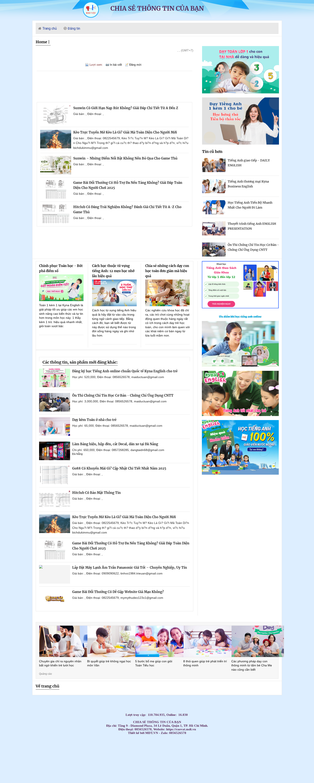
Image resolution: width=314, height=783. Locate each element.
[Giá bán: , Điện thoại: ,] (55, 115)
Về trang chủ (47, 686)
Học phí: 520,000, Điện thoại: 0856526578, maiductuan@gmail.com (118, 377)
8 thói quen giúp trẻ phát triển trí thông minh (205, 663)
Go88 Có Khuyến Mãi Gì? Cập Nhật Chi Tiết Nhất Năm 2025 (119, 468)
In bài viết (116, 64)
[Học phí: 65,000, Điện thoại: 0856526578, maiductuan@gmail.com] (54, 426)
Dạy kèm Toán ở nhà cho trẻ (94, 420)
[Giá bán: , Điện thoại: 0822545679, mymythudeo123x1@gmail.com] (54, 598)
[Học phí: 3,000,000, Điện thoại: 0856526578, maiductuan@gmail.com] (54, 402)
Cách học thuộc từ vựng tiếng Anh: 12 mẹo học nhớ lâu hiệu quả (113, 271)
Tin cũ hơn (212, 151)
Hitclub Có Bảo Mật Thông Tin (96, 493)
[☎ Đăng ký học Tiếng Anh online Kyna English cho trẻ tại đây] (240, 365)
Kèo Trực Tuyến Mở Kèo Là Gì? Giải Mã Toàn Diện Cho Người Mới (125, 132)
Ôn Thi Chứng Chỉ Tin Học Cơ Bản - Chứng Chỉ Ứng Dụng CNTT (122, 395)
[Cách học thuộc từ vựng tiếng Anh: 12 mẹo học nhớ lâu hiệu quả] (114, 293)
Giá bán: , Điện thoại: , (88, 114)
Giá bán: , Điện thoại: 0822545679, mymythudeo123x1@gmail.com (117, 597)
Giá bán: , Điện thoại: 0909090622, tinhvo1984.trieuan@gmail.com (117, 573)
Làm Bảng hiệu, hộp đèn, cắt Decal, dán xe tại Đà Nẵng (115, 444)
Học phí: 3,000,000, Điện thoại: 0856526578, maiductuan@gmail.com (119, 401)
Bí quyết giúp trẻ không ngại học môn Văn (109, 663)
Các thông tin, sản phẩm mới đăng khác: (80, 362)
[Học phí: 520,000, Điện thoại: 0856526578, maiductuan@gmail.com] (54, 378)
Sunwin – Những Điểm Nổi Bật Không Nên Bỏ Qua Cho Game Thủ (125, 158)
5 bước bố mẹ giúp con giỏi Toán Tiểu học (153, 663)
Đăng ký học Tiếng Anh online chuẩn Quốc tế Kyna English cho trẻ (125, 371)
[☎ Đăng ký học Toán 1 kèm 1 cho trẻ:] (240, 92)
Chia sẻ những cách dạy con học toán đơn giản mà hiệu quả (167, 271)
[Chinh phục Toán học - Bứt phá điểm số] (61, 287)
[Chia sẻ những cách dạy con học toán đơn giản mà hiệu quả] (167, 293)
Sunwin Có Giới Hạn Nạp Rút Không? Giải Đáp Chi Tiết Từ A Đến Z (125, 108)
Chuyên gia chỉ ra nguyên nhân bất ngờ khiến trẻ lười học (60, 663)
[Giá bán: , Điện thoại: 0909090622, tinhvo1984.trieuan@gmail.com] (54, 574)
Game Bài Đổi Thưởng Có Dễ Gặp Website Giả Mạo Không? (118, 592)
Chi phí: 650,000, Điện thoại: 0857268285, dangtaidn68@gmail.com (118, 450)
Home (41, 41)
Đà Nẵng (77, 453)
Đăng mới (135, 64)
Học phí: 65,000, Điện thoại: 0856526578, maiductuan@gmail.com (117, 425)
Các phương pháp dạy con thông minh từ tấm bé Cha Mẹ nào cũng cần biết (251, 665)
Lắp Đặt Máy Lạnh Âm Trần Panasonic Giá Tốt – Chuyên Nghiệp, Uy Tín (129, 568)
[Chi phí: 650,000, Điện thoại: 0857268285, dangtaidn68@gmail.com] (54, 451)
